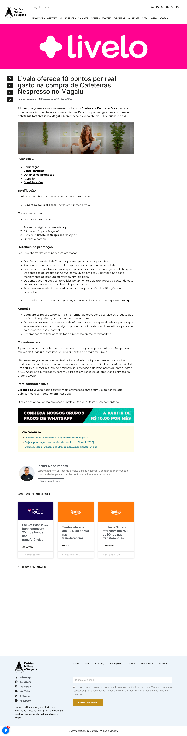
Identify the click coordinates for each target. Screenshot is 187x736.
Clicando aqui (27, 389)
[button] (10, 78)
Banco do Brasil (107, 108)
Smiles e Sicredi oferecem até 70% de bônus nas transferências (116, 532)
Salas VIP (83, 18)
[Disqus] (76, 611)
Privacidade (147, 664)
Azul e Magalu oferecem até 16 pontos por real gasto (56, 437)
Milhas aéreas (68, 18)
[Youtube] (167, 7)
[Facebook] (177, 7)
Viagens (106, 18)
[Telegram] (157, 7)
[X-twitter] (172, 7)
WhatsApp (133, 18)
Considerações (33, 182)
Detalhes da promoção (39, 174)
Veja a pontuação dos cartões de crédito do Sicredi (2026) (59, 442)
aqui (65, 227)
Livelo (24, 108)
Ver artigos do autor (50, 481)
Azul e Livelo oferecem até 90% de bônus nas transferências (61, 447)
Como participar (35, 170)
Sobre (76, 664)
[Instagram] (162, 7)
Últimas (163, 664)
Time (87, 664)
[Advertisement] (158, 119)
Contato (99, 664)
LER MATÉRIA (28, 547)
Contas (95, 18)
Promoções (38, 18)
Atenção (29, 178)
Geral (145, 18)
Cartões (52, 18)
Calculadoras (159, 18)
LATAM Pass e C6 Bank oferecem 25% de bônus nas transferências (35, 532)
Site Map (131, 664)
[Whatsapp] (152, 7)
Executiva (119, 18)
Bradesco (88, 108)
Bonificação (31, 167)
